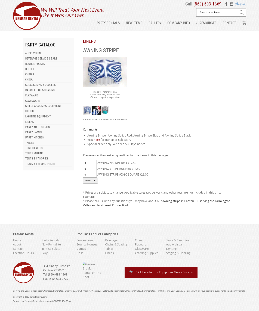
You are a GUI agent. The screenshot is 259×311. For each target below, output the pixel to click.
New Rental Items (53, 244)
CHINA (29, 79)
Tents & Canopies (177, 240)
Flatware (140, 244)
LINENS (29, 121)
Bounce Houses (86, 244)
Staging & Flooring (178, 253)
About (17, 244)
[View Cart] (242, 21)
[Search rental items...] (242, 12)
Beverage (111, 240)
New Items (134, 23)
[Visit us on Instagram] (231, 4)
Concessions (84, 240)
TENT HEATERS (34, 148)
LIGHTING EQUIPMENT (38, 116)
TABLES (29, 142)
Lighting (171, 249)
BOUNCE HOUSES (35, 64)
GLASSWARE (32, 100)
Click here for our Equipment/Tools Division (164, 272)
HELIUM (29, 111)
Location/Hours (23, 253)
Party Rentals (108, 23)
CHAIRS (29, 74)
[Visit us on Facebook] (227, 4)
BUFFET (29, 69)
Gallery (155, 23)
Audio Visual (174, 244)
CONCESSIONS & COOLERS (40, 85)
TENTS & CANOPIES (36, 158)
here (97, 140)
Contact (229, 23)
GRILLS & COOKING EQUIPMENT (43, 106)
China (139, 240)
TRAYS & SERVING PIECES (40, 163)
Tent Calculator (52, 249)
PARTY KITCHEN (34, 137)
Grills (79, 253)
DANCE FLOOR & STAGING (40, 90)
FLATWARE (31, 95)
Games (81, 249)
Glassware (142, 249)
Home (17, 240)
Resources (207, 23)
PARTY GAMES (33, 132)
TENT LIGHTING (34, 153)
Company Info (178, 23)
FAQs (45, 253)
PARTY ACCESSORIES (37, 127)
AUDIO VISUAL (33, 53)
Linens (109, 253)
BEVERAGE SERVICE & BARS (41, 58)
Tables (109, 249)
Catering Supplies (146, 253)
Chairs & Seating (116, 244)
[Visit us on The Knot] (240, 4)
